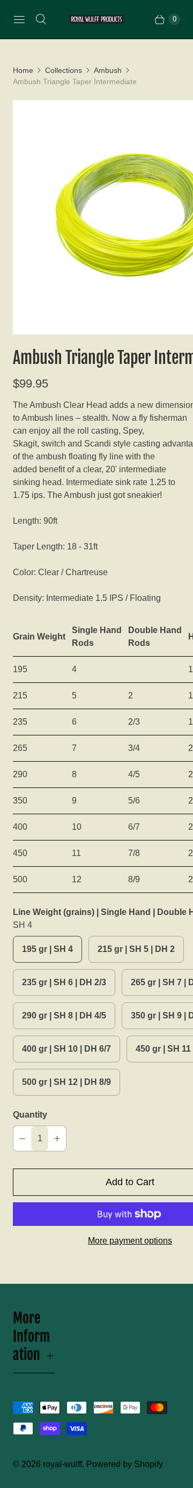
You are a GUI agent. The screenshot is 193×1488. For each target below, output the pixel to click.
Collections (63, 70)
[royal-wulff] (96, 19)
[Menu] (19, 19)
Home (23, 70)
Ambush (108, 70)
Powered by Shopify (124, 1464)
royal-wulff (62, 1464)
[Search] (40, 19)
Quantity (30, 1114)
